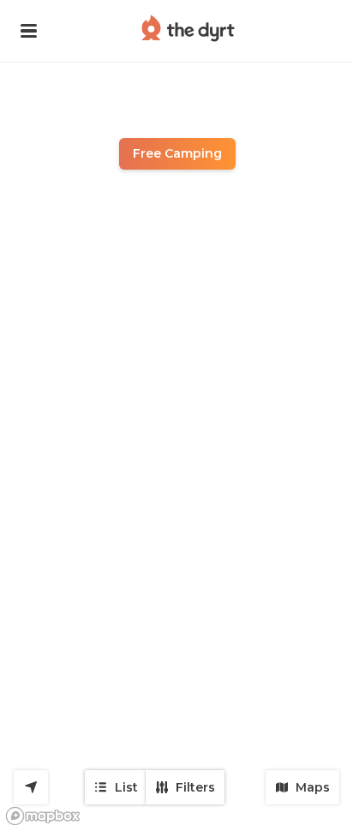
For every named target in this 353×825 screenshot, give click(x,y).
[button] (29, 31)
